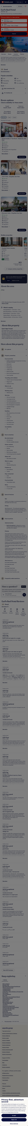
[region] (14, 1111)
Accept (14, 1115)
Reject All (14, 1119)
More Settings (14, 1123)
